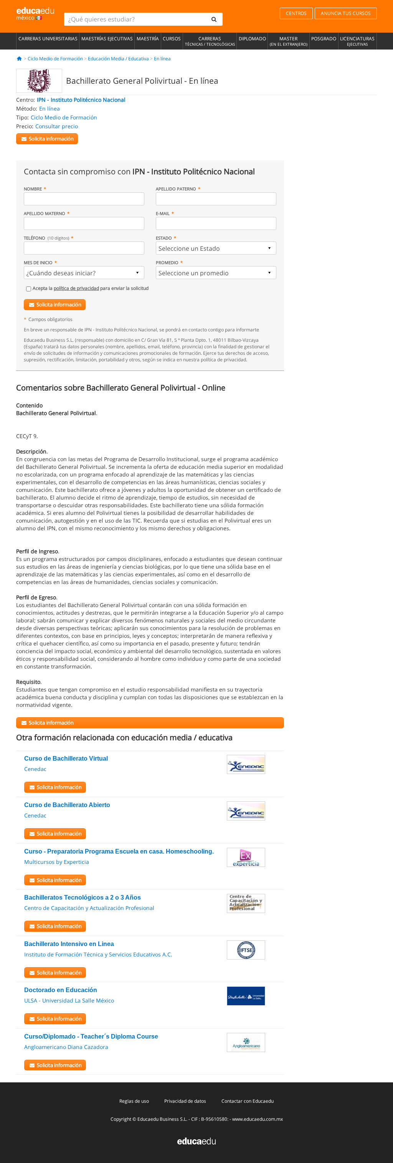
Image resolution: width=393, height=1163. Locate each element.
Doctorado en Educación (60, 990)
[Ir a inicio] (19, 58)
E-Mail (163, 213)
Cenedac (35, 769)
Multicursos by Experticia (56, 861)
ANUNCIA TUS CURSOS (346, 13)
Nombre (33, 189)
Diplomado (252, 38)
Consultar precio (56, 126)
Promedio (167, 262)
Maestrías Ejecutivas (107, 38)
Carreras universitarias (48, 38)
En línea (162, 58)
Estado (164, 238)
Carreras (210, 41)
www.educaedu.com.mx (257, 1119)
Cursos (172, 38)
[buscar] (214, 19)
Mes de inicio (38, 262)
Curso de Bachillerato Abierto (67, 805)
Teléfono (46, 238)
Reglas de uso (134, 1101)
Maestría (148, 38)
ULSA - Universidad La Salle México (69, 1000)
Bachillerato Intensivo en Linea (69, 944)
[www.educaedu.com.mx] (196, 1140)
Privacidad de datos (185, 1101)
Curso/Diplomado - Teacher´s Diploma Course (91, 1036)
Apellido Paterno (176, 189)
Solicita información (58, 304)
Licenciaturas (357, 41)
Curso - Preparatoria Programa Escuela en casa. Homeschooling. (119, 851)
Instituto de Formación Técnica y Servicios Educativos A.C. (98, 954)
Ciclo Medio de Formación (55, 58)
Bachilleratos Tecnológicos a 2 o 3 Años (82, 897)
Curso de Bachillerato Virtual (66, 758)
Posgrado (323, 38)
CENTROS (296, 13)
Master (288, 41)
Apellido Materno (44, 213)
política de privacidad (76, 288)
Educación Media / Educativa (118, 58)
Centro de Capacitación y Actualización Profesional (89, 908)
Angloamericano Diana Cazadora (66, 1047)
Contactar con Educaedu (247, 1101)
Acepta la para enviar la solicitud (91, 288)
